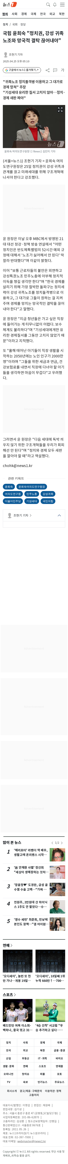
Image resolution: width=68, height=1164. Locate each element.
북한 (42, 1050)
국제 (59, 1042)
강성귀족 (48, 493)
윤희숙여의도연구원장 (32, 486)
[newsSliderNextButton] (61, 843)
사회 (25, 1042)
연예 (6, 945)
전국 (8, 1050)
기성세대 (31, 501)
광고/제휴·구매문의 (31, 1091)
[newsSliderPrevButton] (52, 843)
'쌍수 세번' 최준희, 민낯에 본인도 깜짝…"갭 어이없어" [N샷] (31, 924)
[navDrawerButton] (62, 4)
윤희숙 (9, 486)
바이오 (59, 1058)
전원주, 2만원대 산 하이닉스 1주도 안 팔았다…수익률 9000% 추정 (30, 906)
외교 (25, 1050)
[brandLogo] (10, 4)
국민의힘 (48, 501)
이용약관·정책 (53, 1091)
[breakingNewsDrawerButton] (55, 4)
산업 (8, 1058)
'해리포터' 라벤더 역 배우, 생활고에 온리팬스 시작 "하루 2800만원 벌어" (31, 854)
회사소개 (12, 1091)
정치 (5, 24)
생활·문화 (8, 1066)
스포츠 (8, 994)
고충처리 (34, 1095)
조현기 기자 (16, 54)
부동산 (25, 1058)
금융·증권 (59, 1050)
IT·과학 (42, 1058)
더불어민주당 (13, 501)
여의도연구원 (13, 493)
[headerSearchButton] (48, 4)
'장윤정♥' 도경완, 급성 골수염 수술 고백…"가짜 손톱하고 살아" (31, 889)
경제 (42, 1042)
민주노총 (31, 493)
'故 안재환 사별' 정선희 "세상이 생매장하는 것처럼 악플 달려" (31, 872)
